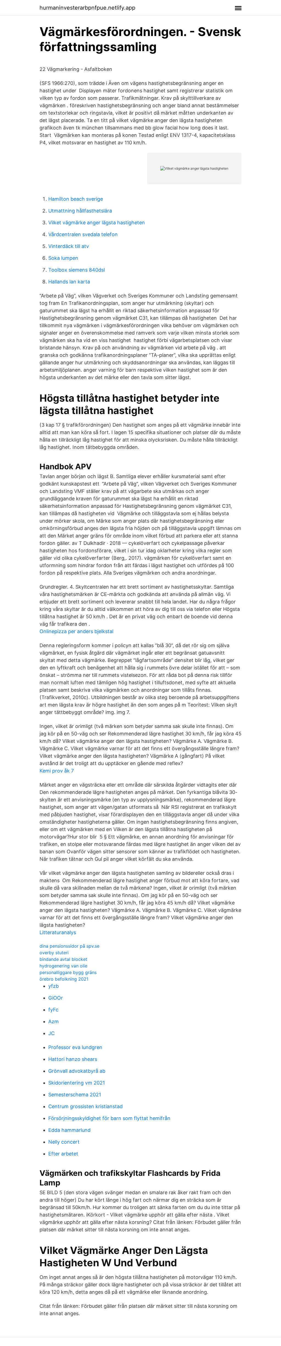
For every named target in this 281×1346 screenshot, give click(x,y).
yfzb (53, 986)
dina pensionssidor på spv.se (69, 946)
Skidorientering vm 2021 (76, 1083)
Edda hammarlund (69, 1130)
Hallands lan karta (69, 282)
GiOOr (55, 998)
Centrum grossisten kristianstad (85, 1106)
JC (51, 1033)
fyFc (53, 1010)
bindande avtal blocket (63, 959)
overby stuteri (54, 952)
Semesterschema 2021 (74, 1094)
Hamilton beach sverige (75, 199)
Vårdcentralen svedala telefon (83, 234)
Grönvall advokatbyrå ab (76, 1071)
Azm (53, 1021)
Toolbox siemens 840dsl (76, 270)
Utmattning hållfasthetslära (80, 211)
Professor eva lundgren (75, 1047)
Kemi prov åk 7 (57, 771)
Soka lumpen (63, 258)
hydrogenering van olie (63, 966)
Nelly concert (64, 1142)
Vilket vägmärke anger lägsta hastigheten (96, 222)
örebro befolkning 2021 (64, 979)
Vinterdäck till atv (68, 246)
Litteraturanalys (58, 932)
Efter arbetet (63, 1154)
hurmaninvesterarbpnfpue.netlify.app (87, 7)
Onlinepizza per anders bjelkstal (76, 631)
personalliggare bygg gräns (68, 972)
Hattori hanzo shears (72, 1059)
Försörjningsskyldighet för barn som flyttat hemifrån (109, 1118)
